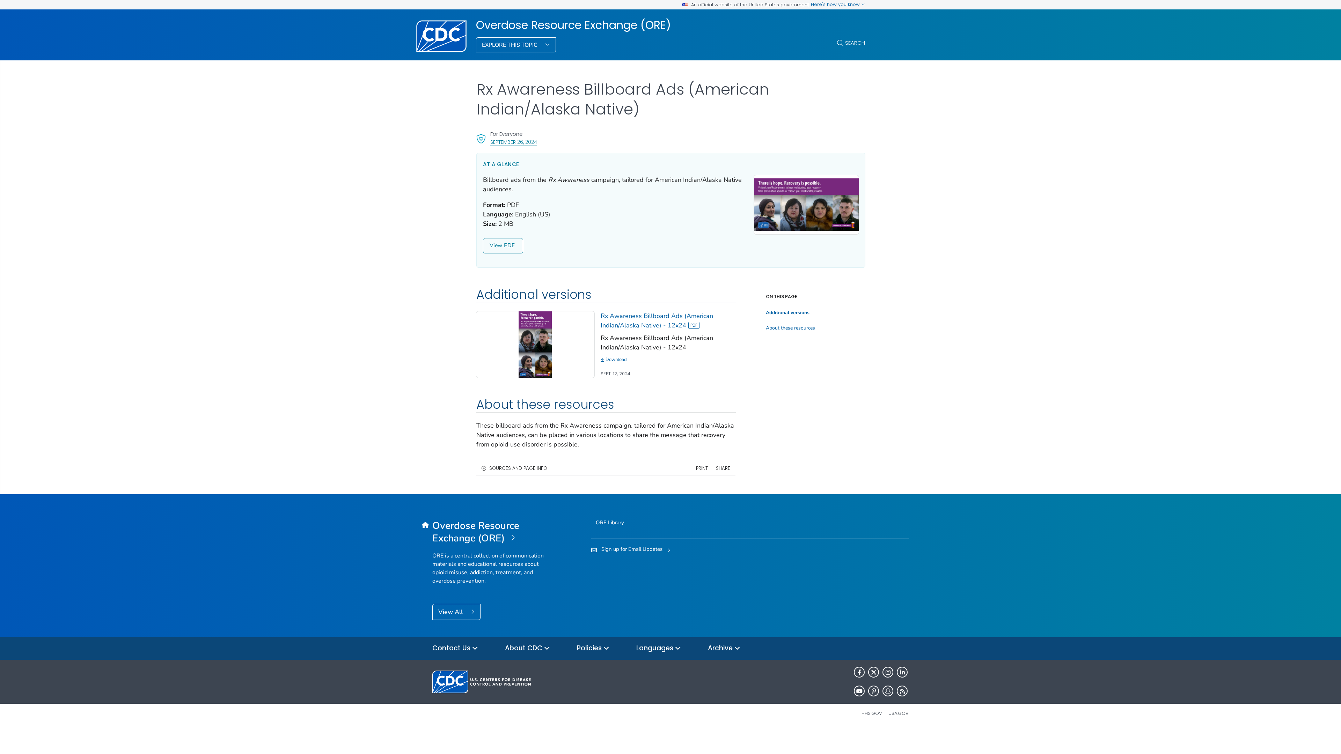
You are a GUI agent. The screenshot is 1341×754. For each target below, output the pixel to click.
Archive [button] (721, 648)
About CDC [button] (524, 648)
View (496, 245)
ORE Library (610, 522)
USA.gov (898, 713)
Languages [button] (655, 648)
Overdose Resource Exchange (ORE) (573, 25)
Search (855, 42)
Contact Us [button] (452, 648)
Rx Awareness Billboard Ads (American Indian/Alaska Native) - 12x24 (657, 321)
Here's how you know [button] (836, 4)
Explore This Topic (510, 45)
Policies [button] (590, 648)
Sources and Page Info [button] (518, 468)
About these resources (790, 328)
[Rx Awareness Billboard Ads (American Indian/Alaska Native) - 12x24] (535, 344)
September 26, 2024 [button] (513, 142)
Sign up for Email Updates (631, 549)
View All (451, 612)
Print (702, 468)
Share (723, 468)
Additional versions (787, 313)
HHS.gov (872, 713)
